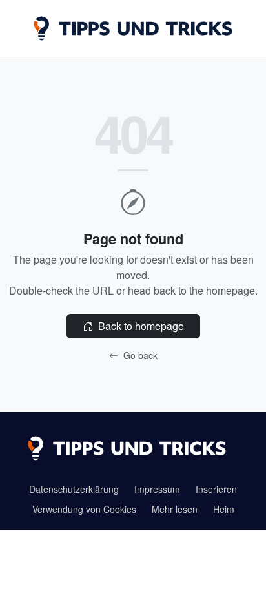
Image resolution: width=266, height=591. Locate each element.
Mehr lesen (175, 509)
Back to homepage (140, 325)
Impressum (157, 488)
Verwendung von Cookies (84, 509)
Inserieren (216, 488)
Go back (139, 355)
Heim (223, 509)
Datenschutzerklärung (74, 488)
